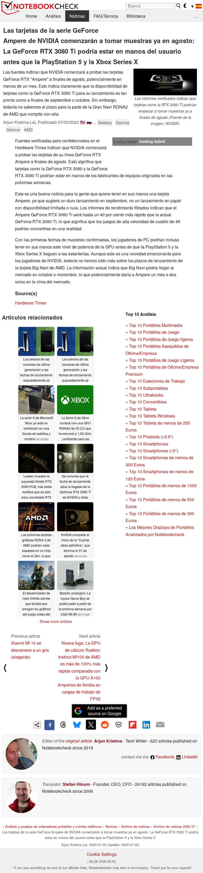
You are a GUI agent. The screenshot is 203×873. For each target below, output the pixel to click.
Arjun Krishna (108, 741)
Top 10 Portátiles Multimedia (155, 325)
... (196, 16)
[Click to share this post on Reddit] (105, 725)
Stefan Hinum (76, 784)
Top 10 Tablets (142, 409)
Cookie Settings (102, 854)
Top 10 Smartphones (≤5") (153, 451)
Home (31, 16)
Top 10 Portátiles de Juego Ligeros (161, 360)
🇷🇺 (89, 122)
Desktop (105, 122)
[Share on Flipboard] (132, 725)
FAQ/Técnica (106, 16)
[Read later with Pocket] (119, 725)
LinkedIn (189, 757)
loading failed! (125, 141)
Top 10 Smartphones (148, 444)
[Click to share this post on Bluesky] (77, 725)
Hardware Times (30, 303)
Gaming (122, 122)
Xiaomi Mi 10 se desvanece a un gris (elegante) (30, 650)
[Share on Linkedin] (146, 725)
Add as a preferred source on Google (104, 710)
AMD (28, 129)
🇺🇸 (82, 122)
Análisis (53, 16)
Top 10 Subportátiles (148, 388)
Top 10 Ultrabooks (146, 395)
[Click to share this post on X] (91, 725)
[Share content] (37, 725)
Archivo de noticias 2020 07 (174, 826)
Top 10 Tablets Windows (152, 416)
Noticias (77, 16)
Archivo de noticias (135, 826)
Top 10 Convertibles (148, 402)
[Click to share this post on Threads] (63, 725)
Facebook (164, 757)
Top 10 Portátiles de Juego (154, 332)
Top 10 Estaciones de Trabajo (157, 381)
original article (79, 741)
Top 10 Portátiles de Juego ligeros (161, 339)
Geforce (13, 129)
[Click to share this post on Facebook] (49, 725)
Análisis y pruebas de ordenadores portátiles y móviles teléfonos (53, 826)
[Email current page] (160, 725)
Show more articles (56, 621)
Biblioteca (136, 16)
